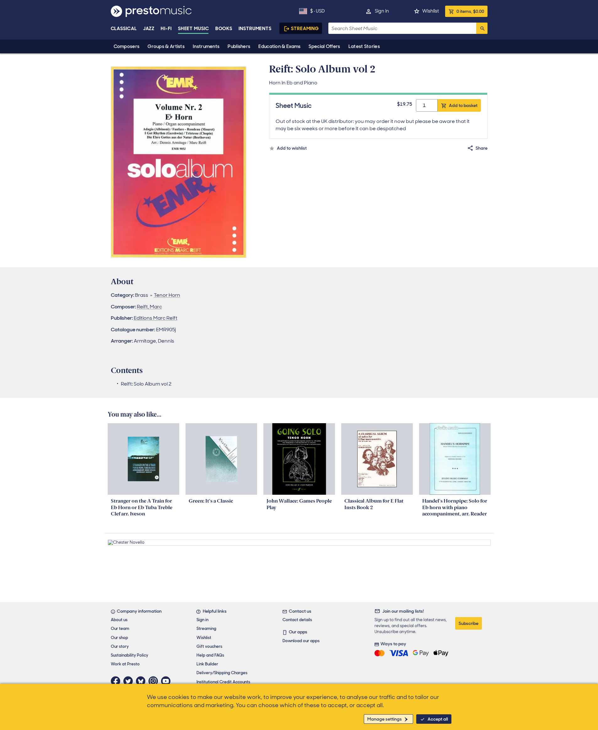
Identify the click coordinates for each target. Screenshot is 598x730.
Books (224, 28)
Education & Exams (279, 46)
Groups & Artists (166, 46)
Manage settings (384, 719)
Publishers (239, 46)
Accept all (438, 719)
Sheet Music (193, 28)
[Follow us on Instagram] (154, 681)
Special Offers (324, 46)
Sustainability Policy (129, 655)
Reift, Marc (149, 306)
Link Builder (207, 664)
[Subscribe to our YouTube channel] (167, 681)
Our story (120, 646)
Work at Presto (125, 664)
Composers (127, 46)
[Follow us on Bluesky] (142, 681)
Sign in (382, 11)
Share (482, 148)
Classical (124, 28)
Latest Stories (364, 46)
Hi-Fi (166, 28)
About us (119, 619)
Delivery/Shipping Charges (222, 672)
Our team (120, 628)
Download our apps (301, 640)
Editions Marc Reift (155, 318)
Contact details (297, 619)
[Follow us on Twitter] (129, 681)
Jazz (149, 28)
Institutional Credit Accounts (223, 682)
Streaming (305, 28)
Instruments (206, 46)
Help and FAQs (210, 655)
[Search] (482, 28)
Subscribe (468, 623)
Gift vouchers (209, 646)
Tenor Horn (167, 295)
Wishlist (430, 11)
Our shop (119, 637)
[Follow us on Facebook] (117, 681)
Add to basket (463, 105)
